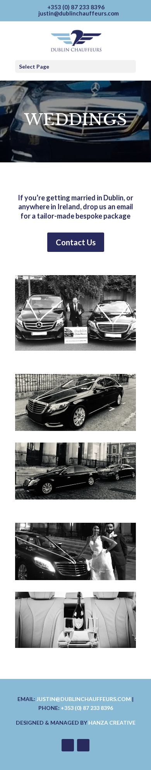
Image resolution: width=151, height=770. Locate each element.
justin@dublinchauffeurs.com (83, 699)
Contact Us (76, 242)
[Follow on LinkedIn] (83, 745)
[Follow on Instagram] (68, 745)
